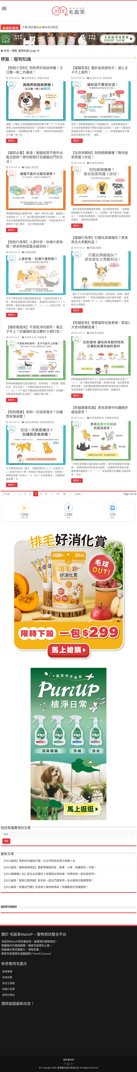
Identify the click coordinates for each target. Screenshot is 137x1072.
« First (6, 494)
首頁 (6, 50)
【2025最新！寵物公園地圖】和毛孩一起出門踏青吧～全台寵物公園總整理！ (48, 880)
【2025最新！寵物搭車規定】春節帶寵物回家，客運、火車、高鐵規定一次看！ (49, 867)
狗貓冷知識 (43, 78)
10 (57, 494)
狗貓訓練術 (95, 247)
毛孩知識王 (30, 78)
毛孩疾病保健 (32, 422)
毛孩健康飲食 (97, 417)
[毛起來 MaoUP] (68, 10)
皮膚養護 (7, 971)
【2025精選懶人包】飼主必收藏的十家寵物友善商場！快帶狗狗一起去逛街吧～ (49, 874)
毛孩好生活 (95, 78)
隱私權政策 (68, 1059)
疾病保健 (7, 977)
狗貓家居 (107, 78)
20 (64, 494)
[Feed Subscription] (135, 58)
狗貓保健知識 (47, 422)
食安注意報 (8, 983)
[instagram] (71, 1064)
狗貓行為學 (8, 989)
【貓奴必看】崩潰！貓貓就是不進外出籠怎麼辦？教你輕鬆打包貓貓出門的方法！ (34, 157)
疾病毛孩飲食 (97, 163)
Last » (78, 494)
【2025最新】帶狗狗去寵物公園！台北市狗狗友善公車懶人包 (38, 860)
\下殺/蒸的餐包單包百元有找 (40, 27)
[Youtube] (68, 1064)
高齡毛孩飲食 (97, 333)
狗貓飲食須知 (112, 417)
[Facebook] (65, 1064)
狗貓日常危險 (32, 167)
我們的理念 (8, 994)
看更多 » (12, 141)
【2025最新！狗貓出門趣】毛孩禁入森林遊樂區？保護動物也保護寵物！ (45, 887)
